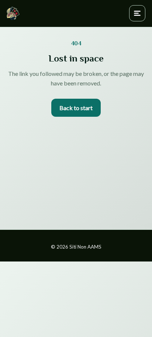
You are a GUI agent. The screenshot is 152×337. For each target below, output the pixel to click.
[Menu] (137, 13)
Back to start (76, 107)
